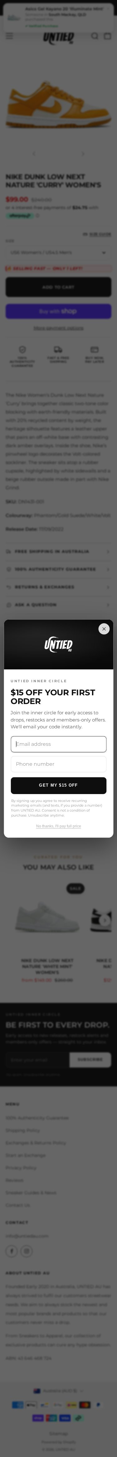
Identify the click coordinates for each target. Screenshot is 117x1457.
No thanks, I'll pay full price (58, 826)
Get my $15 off (58, 785)
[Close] (104, 628)
